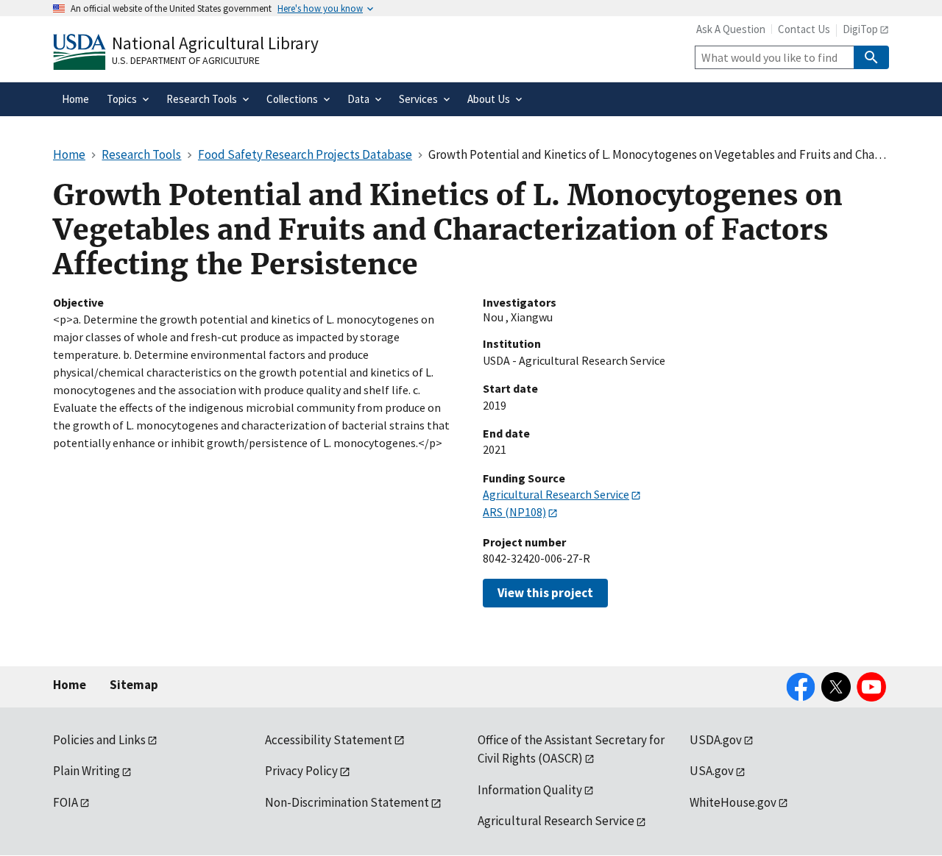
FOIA (65, 802)
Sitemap (134, 685)
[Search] (871, 57)
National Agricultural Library (215, 43)
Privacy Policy (301, 771)
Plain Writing (86, 771)
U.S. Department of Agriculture (186, 60)
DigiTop (860, 29)
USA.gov (712, 771)
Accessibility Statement (328, 740)
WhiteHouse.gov (733, 802)
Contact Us (804, 29)
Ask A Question (730, 29)
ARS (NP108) (514, 511)
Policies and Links (99, 740)
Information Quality (530, 790)
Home (69, 685)
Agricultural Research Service (556, 494)
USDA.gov (716, 740)
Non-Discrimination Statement (347, 802)
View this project (545, 593)
